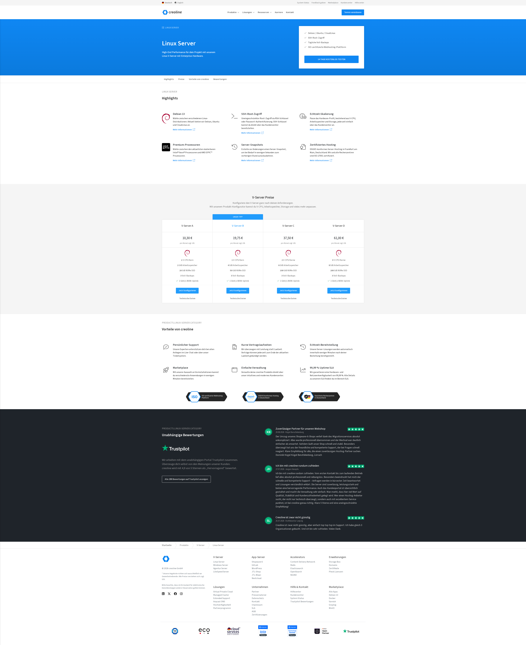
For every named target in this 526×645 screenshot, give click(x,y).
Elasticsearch (296, 568)
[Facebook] (175, 594)
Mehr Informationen (182, 129)
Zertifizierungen (259, 614)
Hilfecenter (359, 2)
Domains (333, 565)
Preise (181, 79)
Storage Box (334, 561)
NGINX (293, 574)
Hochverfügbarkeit (222, 604)
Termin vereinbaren (352, 12)
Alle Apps (333, 591)
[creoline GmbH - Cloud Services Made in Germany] (234, 630)
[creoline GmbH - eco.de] (204, 630)
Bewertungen (220, 79)
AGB (254, 611)
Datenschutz (258, 598)
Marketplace (333, 2)
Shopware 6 (257, 561)
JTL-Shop (256, 571)
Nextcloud (256, 578)
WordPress (257, 568)
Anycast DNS (219, 601)
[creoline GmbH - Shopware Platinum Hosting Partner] (263, 630)
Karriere (279, 12)
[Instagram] (181, 594)
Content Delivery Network (302, 561)
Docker (332, 598)
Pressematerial (259, 594)
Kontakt (290, 12)
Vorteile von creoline (199, 79)
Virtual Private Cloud (223, 591)
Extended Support (221, 598)
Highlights (169, 79)
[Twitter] (169, 594)
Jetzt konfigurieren (187, 290)
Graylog (332, 604)
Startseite (166, 545)
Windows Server (220, 565)
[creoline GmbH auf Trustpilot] (351, 630)
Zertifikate (334, 568)
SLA (253, 608)
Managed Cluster (221, 594)
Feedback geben (319, 2)
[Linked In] (163, 594)
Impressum (257, 604)
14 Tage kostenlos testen (331, 59)
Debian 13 (333, 594)
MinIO (332, 608)
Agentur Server (220, 568)
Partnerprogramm (222, 608)
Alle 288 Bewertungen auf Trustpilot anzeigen (186, 479)
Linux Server (219, 561)
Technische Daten (187, 298)
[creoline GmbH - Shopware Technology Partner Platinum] (292, 630)
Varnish (332, 601)
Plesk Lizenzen (336, 571)
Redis (292, 565)
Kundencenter (346, 2)
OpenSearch (296, 571)
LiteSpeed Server (221, 571)
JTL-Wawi (256, 574)
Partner (255, 591)
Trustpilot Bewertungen (301, 601)
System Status (303, 2)
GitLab (255, 565)
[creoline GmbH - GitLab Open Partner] (321, 630)
